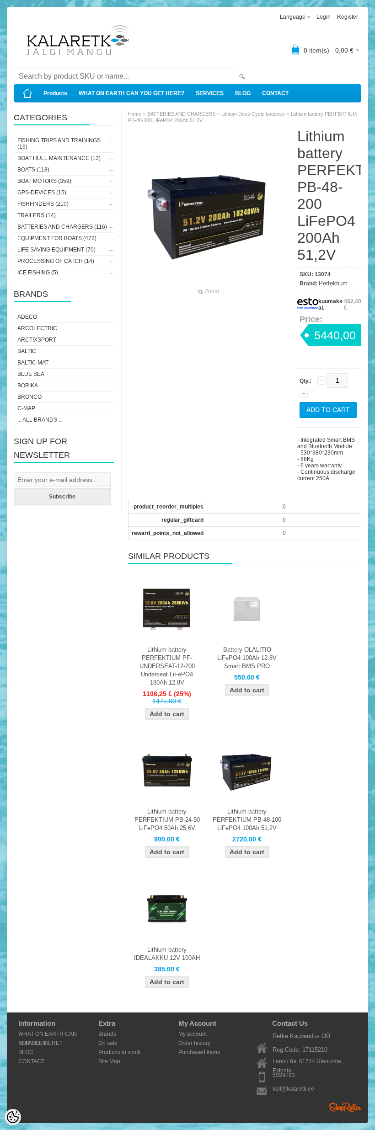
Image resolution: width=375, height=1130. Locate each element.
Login (323, 17)
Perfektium (333, 283)
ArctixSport (36, 340)
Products (55, 93)
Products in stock (119, 1052)
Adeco (27, 317)
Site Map (109, 1061)
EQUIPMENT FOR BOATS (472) (56, 238)
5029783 (284, 1075)
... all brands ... (40, 420)
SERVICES (210, 93)
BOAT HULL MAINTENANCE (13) (59, 158)
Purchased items (199, 1052)
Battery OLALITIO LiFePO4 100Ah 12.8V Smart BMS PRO (247, 657)
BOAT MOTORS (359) (44, 181)
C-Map (26, 408)
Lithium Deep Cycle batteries (253, 114)
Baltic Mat (32, 362)
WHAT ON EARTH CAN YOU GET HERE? (131, 93)
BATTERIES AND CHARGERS (181, 114)
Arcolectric (37, 328)
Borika (27, 385)
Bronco (29, 397)
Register (347, 17)
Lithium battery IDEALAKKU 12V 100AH (167, 953)
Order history (194, 1043)
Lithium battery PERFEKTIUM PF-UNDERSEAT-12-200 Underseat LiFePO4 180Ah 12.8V (167, 666)
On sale (108, 1043)
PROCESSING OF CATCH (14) (55, 261)
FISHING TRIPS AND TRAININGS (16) (59, 143)
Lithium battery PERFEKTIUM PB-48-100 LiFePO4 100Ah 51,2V (247, 819)
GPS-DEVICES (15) (41, 192)
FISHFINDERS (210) (43, 204)
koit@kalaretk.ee (293, 1089)
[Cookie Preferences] (13, 1117)
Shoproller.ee (345, 1107)
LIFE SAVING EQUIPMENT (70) (56, 249)
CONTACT (275, 93)
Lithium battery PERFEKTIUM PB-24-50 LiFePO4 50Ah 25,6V (167, 819)
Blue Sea (30, 374)
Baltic (26, 351)
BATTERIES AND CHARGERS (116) (62, 227)
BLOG (243, 93)
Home (134, 114)
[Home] (27, 93)
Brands (107, 1034)
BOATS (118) (33, 169)
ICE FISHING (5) (37, 272)
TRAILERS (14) (36, 215)
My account (192, 1034)
